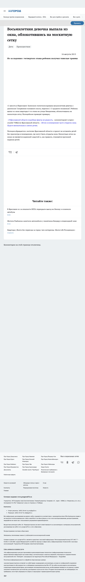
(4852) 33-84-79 (19, 513)
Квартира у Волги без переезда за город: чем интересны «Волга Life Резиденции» (41, 231)
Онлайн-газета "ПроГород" (30, 470)
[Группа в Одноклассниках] (67, 462)
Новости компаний (10, 483)
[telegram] (17, 152)
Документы (7, 470)
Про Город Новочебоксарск (49, 459)
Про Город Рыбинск (10, 464)
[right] (82, 17)
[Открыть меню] (4, 11)
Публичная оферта (9, 474)
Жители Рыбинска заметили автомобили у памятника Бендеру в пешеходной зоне (42, 222)
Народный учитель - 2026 (37, 17)
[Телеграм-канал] (73, 462)
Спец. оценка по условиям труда (14, 549)
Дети (11, 46)
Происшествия (23, 46)
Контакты (7, 488)
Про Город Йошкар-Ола (48, 456)
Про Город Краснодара (29, 467)
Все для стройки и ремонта (59, 17)
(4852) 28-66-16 (23, 510)
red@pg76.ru (28, 513)
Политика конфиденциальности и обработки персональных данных (25, 560)
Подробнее (62, 556)
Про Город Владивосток (11, 467)
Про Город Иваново (28, 456)
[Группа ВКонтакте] (62, 462)
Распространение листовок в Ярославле (16, 531)
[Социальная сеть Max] (78, 462)
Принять (77, 23)
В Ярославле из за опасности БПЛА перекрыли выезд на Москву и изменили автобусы (39, 212)
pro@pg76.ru (32, 510)
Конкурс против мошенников (14, 17)
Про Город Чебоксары (48, 464)
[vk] (10, 152)
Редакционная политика (30, 488)
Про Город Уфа (27, 464)
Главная (6, 490)
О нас (44, 483)
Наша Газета (45, 467)
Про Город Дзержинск (10, 456)
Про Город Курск (9, 459)
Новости (45, 488)
